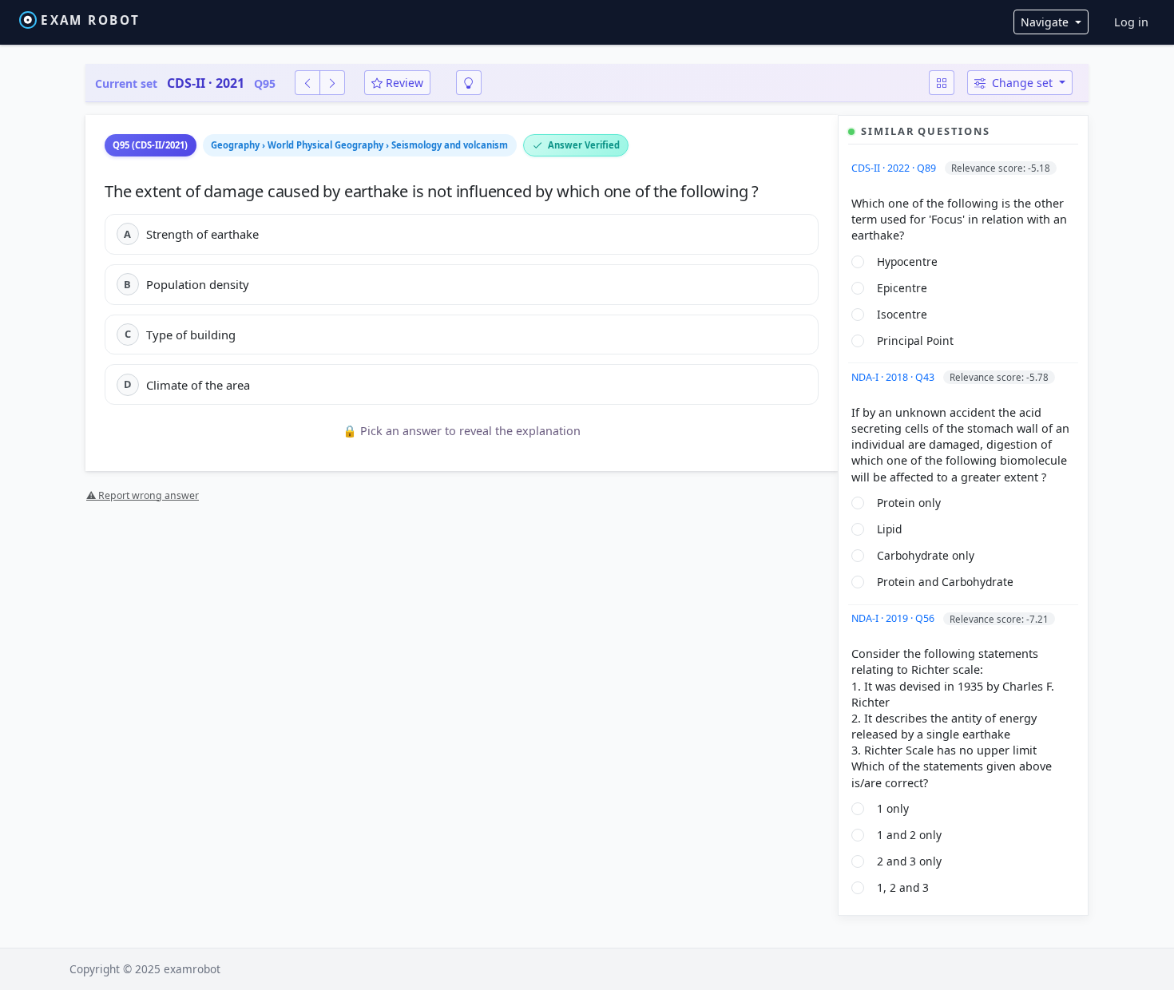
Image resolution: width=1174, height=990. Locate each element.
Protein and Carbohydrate (945, 581)
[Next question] (332, 82)
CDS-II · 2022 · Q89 (894, 168)
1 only (893, 808)
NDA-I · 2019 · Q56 (894, 618)
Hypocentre (907, 261)
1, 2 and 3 (903, 887)
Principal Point (915, 340)
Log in (1131, 22)
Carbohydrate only (925, 555)
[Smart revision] (469, 82)
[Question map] (941, 82)
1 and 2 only (909, 834)
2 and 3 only (909, 861)
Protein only (909, 502)
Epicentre (902, 287)
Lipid (889, 529)
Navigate (1046, 22)
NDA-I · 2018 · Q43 (894, 377)
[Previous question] (307, 82)
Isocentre (902, 314)
